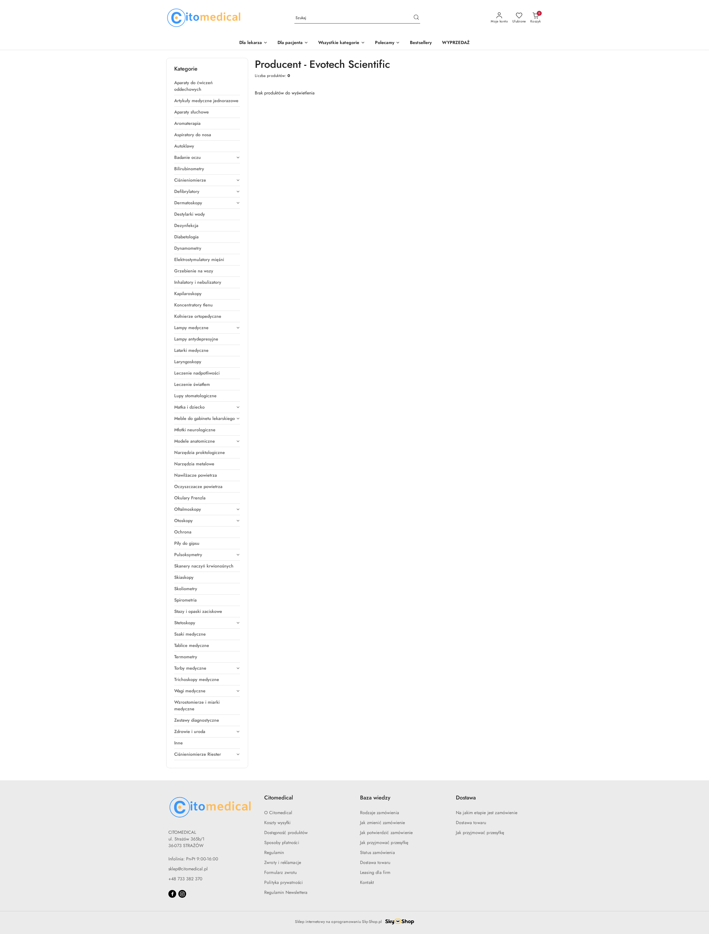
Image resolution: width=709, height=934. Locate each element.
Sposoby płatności (281, 842)
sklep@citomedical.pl (188, 869)
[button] (387, 43)
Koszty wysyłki (277, 822)
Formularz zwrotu (280, 872)
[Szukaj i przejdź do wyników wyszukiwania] (416, 18)
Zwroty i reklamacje (282, 862)
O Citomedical (278, 812)
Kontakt (367, 882)
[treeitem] (207, 86)
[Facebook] (172, 894)
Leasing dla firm (375, 872)
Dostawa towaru (375, 862)
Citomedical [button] (278, 798)
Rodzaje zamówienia (379, 812)
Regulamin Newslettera (285, 892)
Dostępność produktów (286, 832)
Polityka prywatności (283, 882)
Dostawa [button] (466, 798)
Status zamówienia (377, 852)
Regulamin (274, 852)
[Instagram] (182, 894)
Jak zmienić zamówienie (382, 822)
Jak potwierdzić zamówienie (386, 832)
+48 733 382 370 (185, 879)
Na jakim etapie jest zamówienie (486, 812)
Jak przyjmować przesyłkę (384, 842)
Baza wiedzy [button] (375, 798)
